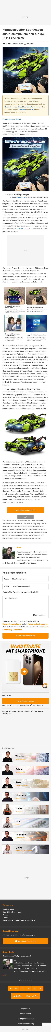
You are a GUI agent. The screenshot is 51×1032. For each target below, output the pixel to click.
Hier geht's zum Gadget (25, 510)
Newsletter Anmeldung (25, 701)
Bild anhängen (41, 615)
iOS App (18, 996)
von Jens (29, 44)
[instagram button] (22, 988)
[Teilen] (25, 517)
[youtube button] (16, 988)
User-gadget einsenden (26, 941)
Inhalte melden (25, 1014)
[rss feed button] (41, 988)
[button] (19, 980)
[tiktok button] (28, 988)
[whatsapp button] (34, 988)
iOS (31, 110)
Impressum (25, 1009)
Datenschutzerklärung (11, 624)
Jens (19, 548)
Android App (33, 996)
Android (22, 110)
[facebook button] (11, 988)
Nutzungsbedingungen (38, 624)
